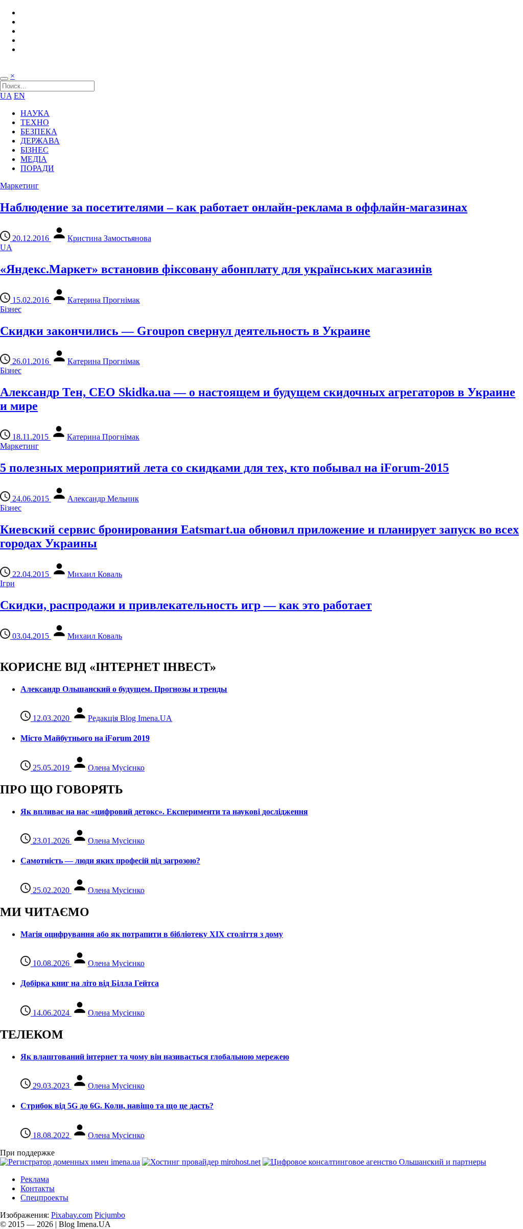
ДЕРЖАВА (40, 140)
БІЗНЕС (34, 150)
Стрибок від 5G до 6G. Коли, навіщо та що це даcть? (116, 1105)
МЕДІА (33, 159)
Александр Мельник (103, 498)
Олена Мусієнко (116, 767)
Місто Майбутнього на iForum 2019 (85, 738)
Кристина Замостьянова (109, 238)
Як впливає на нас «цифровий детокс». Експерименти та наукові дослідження (164, 811)
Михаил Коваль (94, 574)
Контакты (37, 1188)
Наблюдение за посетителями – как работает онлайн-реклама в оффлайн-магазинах (233, 207)
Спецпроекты (44, 1197)
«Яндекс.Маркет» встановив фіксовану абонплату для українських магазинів (216, 269)
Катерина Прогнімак (103, 300)
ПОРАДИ (37, 168)
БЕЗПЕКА (38, 131)
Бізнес (10, 309)
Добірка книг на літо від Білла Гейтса (89, 983)
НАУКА (35, 113)
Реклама (34, 1179)
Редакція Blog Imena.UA (130, 718)
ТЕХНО (34, 122)
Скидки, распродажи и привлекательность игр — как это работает (186, 605)
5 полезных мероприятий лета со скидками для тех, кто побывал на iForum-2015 (224, 467)
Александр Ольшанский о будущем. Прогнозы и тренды (123, 689)
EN (19, 95)
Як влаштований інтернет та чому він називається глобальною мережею (154, 1056)
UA (6, 95)
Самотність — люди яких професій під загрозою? (110, 860)
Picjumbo (109, 1215)
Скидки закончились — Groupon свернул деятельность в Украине (185, 331)
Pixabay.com (71, 1215)
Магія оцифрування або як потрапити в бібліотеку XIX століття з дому (151, 934)
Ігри (7, 583)
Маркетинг (19, 185)
